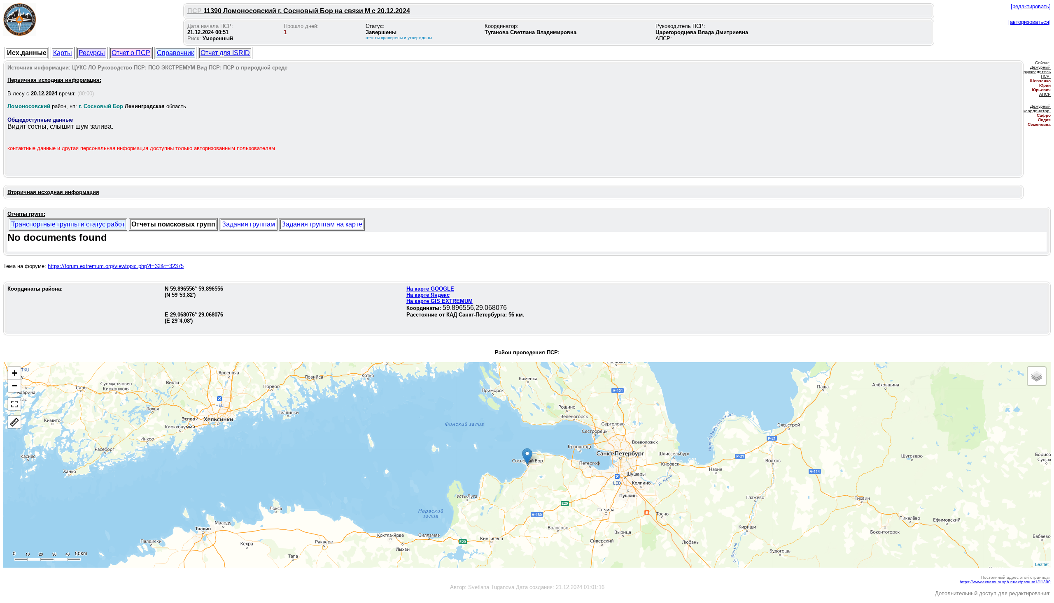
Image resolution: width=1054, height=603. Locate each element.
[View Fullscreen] (14, 404)
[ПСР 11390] (527, 456)
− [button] (14, 386)
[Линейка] (14, 422)
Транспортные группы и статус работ (68, 224)
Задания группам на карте (322, 224)
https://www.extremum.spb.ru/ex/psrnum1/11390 (1005, 582)
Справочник (175, 52)
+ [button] (14, 373)
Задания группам (248, 224)
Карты (62, 52)
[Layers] (1037, 376)
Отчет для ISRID (225, 52)
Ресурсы (92, 52)
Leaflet (1042, 564)
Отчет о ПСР (131, 52)
